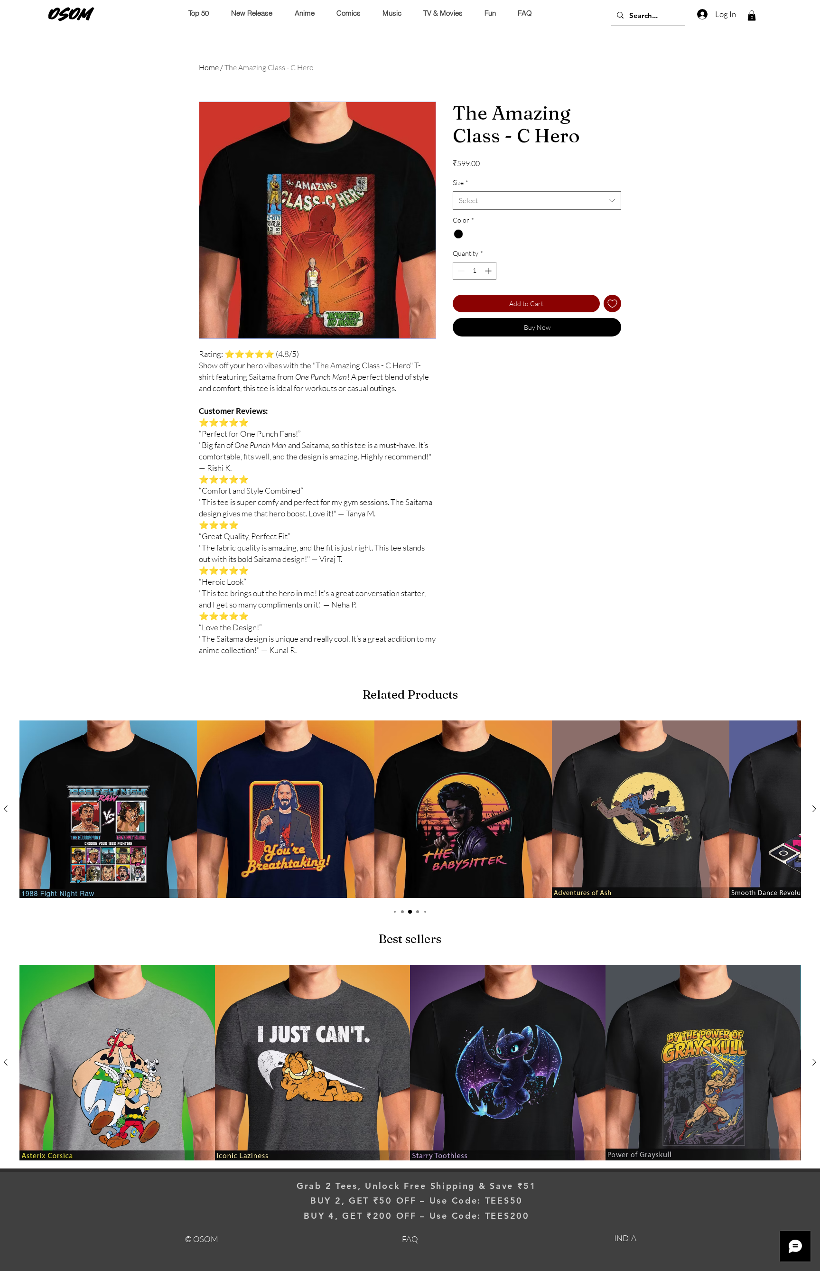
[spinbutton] (474, 270)
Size (460, 182)
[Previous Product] (5, 808)
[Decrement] (460, 270)
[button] (751, 15)
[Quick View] (108, 809)
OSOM (70, 14)
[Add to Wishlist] (612, 303)
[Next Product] (814, 808)
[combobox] (537, 200)
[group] (410, 809)
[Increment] (489, 270)
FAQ (410, 1239)
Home (209, 67)
